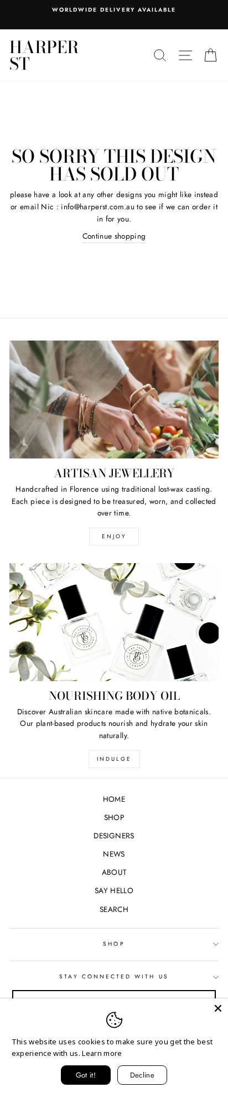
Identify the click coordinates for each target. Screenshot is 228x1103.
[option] (114, 10)
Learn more (102, 1053)
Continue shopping (114, 235)
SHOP (114, 817)
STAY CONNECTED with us (113, 976)
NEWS (114, 853)
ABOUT (114, 872)
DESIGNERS (114, 835)
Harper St (44, 55)
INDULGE (114, 759)
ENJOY (114, 536)
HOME (114, 799)
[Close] (218, 1008)
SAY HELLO (114, 890)
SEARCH (114, 909)
